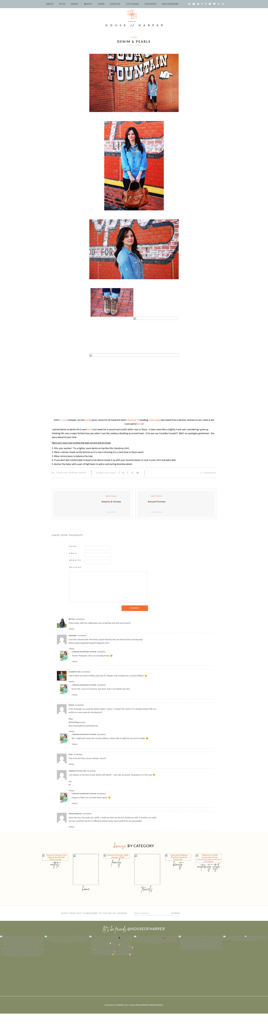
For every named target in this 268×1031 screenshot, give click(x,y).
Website (75, 560)
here (87, 419)
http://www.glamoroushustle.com (83, 725)
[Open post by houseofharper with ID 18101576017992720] (201, 958)
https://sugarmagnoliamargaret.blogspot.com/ (89, 643)
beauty (178, 864)
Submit (176, 913)
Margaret (73, 635)
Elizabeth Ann (75, 672)
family (116, 862)
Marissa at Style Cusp (77, 771)
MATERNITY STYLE (208, 866)
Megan (71, 705)
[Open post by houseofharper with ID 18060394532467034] (67, 958)
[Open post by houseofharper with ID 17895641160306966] (245, 958)
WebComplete (156, 1005)
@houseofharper (146, 928)
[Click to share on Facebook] (119, 473)
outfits (134, 37)
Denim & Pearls (134, 41)
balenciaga (155, 419)
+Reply (71, 629)
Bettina (72, 619)
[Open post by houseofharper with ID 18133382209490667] (111, 958)
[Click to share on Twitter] (123, 473)
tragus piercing (75, 814)
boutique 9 (132, 419)
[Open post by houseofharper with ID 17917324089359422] (156, 958)
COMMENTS (209, 473)
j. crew (63, 419)
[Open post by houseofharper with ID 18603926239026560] (22, 958)
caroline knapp (78, 652)
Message (75, 567)
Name (73, 546)
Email (73, 553)
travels (147, 889)
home (85, 889)
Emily (71, 754)
